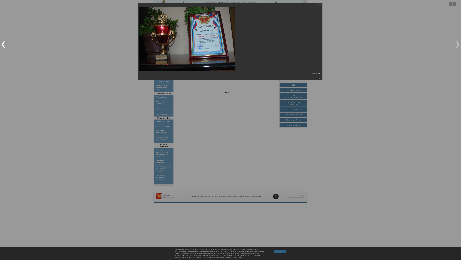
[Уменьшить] (318, 5)
